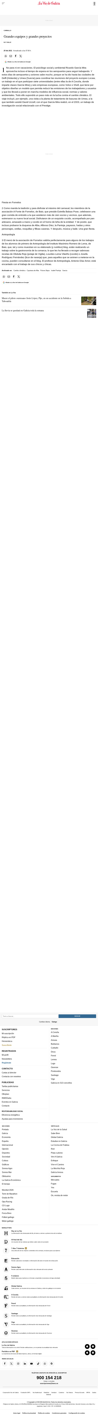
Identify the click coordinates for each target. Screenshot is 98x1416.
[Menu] (3, 3)
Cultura (5, 1160)
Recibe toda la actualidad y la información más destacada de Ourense (31, 1332)
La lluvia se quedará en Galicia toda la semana (23, 310)
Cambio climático (19, 270)
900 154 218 (49, 1377)
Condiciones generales (59, 1413)
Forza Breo (6, 1213)
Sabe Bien (55, 1133)
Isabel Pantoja (56, 270)
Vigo (53, 1079)
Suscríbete (7, 1045)
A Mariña (54, 1036)
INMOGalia (6, 1098)
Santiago (55, 1075)
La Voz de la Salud (59, 1129)
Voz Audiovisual (37, 1392)
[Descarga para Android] (93, 1346)
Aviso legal (16, 1413)
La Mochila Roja (58, 1168)
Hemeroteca (7, 1041)
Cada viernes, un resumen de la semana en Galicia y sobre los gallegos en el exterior (36, 1287)
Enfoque (54, 1160)
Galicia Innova (57, 1172)
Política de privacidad (29, 1413)
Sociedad (6, 1157)
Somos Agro (7, 1168)
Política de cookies (44, 1413)
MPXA (88, 1392)
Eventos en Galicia (10, 1102)
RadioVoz (46, 1392)
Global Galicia (57, 1137)
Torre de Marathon (9, 1194)
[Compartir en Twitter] (21, 56)
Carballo (54, 1048)
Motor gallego (8, 1221)
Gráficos (5, 1164)
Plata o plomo (57, 1153)
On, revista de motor (59, 1195)
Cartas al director (9, 1072)
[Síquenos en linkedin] (25, 1363)
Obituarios (6, 1176)
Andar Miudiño (8, 1209)
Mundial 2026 (8, 1190)
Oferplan (5, 1094)
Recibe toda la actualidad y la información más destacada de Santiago (31, 1315)
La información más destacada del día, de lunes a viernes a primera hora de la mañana (36, 1232)
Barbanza (55, 1044)
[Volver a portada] (49, 3)
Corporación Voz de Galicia (11, 1392)
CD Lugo (6, 1205)
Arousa (54, 1040)
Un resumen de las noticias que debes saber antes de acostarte (30, 1241)
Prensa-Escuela (79, 1392)
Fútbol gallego (8, 1217)
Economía (6, 1137)
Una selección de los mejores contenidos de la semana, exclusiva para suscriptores (35, 1249)
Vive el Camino (57, 1164)
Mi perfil (5, 1055)
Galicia (5, 1133)
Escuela (54, 1191)
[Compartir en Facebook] (16, 56)
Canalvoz (61, 1392)
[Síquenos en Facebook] (5, 1363)
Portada (5, 1129)
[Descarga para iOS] (87, 1346)
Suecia (64, 270)
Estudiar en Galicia (59, 1141)
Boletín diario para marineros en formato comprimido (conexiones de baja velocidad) (35, 1277)
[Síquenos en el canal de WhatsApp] (45, 1363)
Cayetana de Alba (33, 270)
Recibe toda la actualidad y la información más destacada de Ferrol (30, 1304)
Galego (54, 1022)
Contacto (5, 1106)
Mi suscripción (8, 1033)
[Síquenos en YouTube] (31, 1363)
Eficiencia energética (11, 1115)
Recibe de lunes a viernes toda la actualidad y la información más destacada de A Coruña (37, 1296)
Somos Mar (7, 1172)
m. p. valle (7, 42)
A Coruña (55, 1032)
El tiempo (6, 1184)
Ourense (54, 1067)
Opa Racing (7, 1201)
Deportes (6, 1153)
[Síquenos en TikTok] (38, 1363)
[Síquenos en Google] (51, 1363)
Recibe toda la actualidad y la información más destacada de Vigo (30, 1323)
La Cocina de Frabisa (60, 1145)
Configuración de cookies (77, 1413)
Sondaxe (54, 1392)
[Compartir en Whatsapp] (6, 56)
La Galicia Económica (11, 1180)
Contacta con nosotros (11, 1076)
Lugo (53, 1063)
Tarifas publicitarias (10, 1086)
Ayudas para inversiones (12, 1119)
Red (52, 1149)
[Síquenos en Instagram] (18, 1363)
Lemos (54, 1059)
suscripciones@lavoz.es (49, 1383)
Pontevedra (56, 1071)
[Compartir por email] (11, 56)
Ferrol (53, 1056)
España (5, 1141)
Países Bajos (45, 270)
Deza (53, 1052)
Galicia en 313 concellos (61, 1083)
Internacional (7, 1145)
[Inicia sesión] (94, 3)
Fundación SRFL (25, 1392)
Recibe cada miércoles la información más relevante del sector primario (32, 1268)
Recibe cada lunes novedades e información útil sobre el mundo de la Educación (34, 1259)
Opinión (5, 1149)
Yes (52, 1187)
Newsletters (7, 1059)
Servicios (6, 1090)
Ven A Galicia (56, 1157)
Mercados (55, 1180)
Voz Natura (69, 1392)
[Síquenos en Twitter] (11, 1363)
